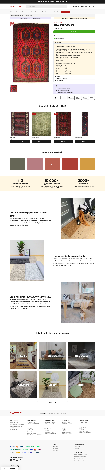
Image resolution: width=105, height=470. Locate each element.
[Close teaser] (18, 466)
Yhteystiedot (84, 6)
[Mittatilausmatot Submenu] (53, 12)
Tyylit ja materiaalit (39, 11)
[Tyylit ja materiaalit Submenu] (44, 12)
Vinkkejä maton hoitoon (79, 458)
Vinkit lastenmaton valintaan (80, 456)
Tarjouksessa (55, 450)
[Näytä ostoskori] (93, 6)
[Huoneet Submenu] (21, 12)
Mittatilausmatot (48, 11)
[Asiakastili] (91, 6)
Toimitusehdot (75, 6)
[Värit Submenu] (34, 12)
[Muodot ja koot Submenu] (30, 12)
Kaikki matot (12, 11)
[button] (59, 35)
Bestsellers (56, 11)
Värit (32, 11)
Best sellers (55, 448)
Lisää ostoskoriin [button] (20, 141)
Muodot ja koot (25, 11)
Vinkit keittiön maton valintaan (80, 454)
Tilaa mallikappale (78, 463)
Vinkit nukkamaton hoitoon (79, 460)
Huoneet (18, 11)
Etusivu (12, 15)
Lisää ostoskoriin (74, 31)
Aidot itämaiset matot (19, 15)
